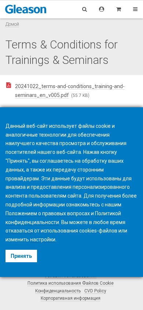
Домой (12, 24)
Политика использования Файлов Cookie (70, 283)
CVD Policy (95, 290)
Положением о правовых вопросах (48, 213)
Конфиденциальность (58, 290)
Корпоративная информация (70, 298)
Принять (21, 256)
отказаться (19, 231)
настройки (42, 239)
